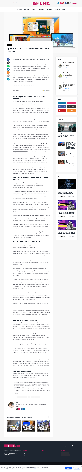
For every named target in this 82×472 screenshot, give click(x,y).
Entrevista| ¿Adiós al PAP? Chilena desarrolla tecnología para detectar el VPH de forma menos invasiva (66, 234)
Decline (77, 468)
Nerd (63, 9)
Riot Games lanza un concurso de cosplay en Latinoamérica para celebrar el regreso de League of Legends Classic (66, 193)
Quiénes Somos (7, 2)
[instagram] (61, 3)
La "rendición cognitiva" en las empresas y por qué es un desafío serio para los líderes (66, 135)
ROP (17, 402)
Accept (68, 468)
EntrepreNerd (66, 67)
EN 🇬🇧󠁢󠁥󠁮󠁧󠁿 (16, 2)
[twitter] (8, 62)
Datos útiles (26, 9)
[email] (8, 72)
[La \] (67, 127)
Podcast (57, 9)
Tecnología (49, 9)
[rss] (76, 446)
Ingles (24, 455)
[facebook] (66, 3)
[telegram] (8, 79)
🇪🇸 (12, 2)
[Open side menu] (5, 9)
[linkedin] (58, 3)
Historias (34, 9)
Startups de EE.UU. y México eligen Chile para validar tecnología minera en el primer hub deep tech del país (14, 427)
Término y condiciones (47, 455)
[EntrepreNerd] (41, 3)
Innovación (41, 9)
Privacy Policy (34, 468)
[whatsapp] (8, 66)
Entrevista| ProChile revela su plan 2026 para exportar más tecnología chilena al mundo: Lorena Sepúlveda (66, 213)
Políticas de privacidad (47, 457)
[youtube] (63, 3)
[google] (68, 3)
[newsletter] (70, 3)
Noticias (19, 9)
